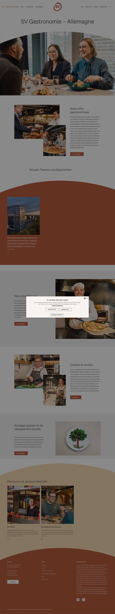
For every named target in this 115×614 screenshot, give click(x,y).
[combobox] (85, 298)
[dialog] (57, 307)
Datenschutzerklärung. (57, 305)
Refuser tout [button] (65, 309)
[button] (57, 314)
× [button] (87, 298)
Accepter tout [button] (52, 309)
